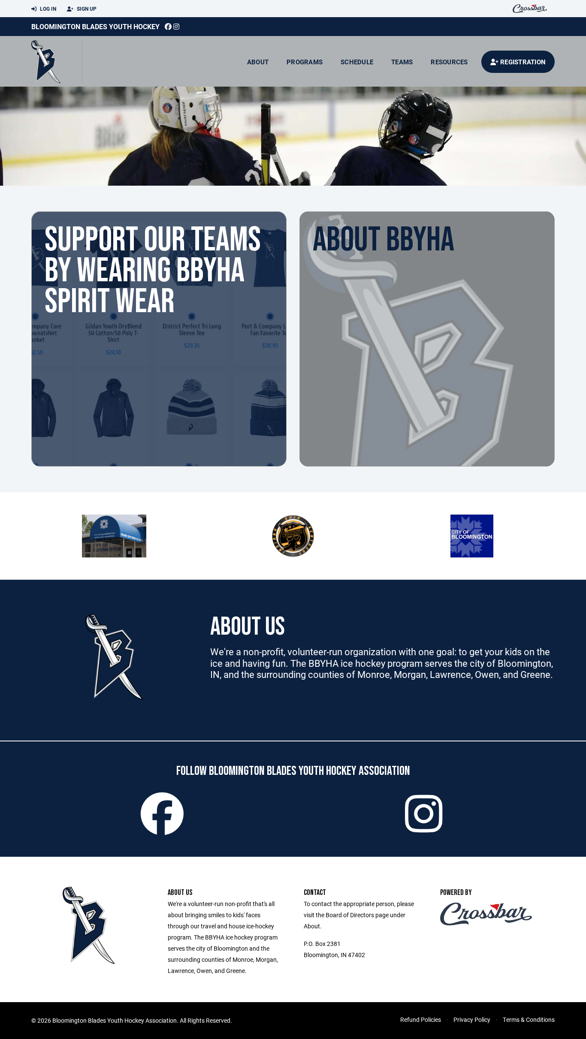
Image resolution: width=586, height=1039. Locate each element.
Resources (449, 61)
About (258, 61)
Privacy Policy (471, 1019)
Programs (305, 61)
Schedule (357, 61)
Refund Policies (420, 1019)
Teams (402, 61)
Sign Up (86, 8)
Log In (47, 8)
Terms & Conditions (529, 1019)
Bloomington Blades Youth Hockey (95, 26)
